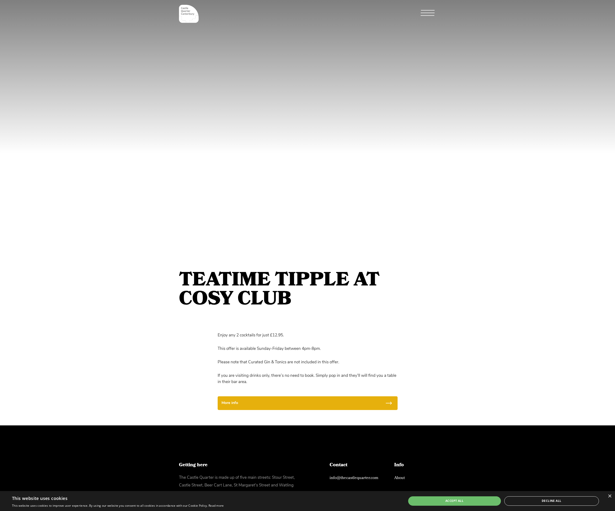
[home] (189, 14)
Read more (216, 506)
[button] (427, 14)
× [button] (609, 496)
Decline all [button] (551, 501)
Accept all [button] (454, 501)
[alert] (307, 501)
